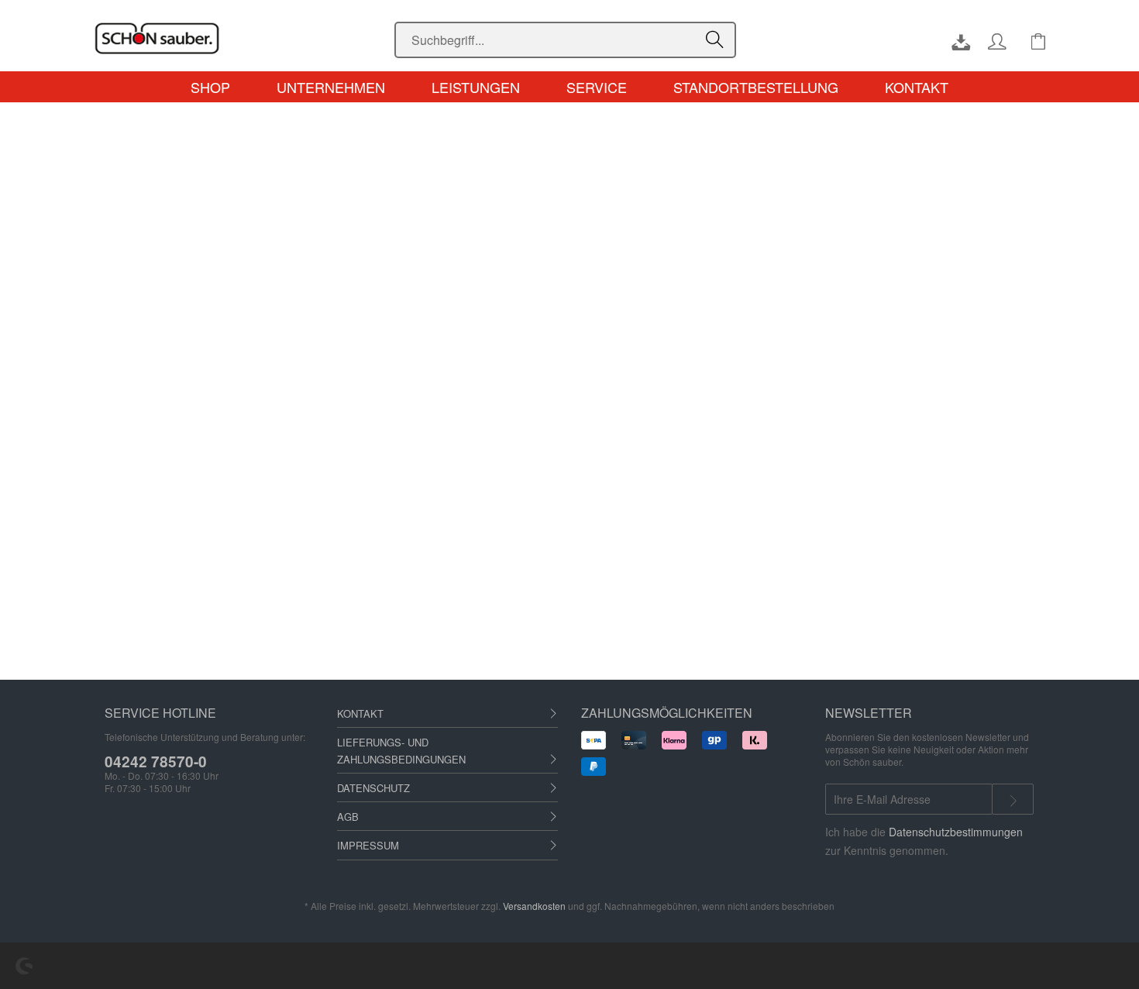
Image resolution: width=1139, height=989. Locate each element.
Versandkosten (534, 905)
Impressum (368, 845)
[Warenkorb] (1038, 40)
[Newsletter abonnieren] (1013, 799)
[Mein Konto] (1000, 40)
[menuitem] (565, 40)
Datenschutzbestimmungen (956, 831)
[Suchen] (717, 40)
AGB (348, 816)
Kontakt (360, 713)
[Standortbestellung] (953, 40)
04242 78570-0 (156, 761)
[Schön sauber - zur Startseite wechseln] (233, 38)
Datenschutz (373, 788)
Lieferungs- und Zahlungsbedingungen (401, 751)
